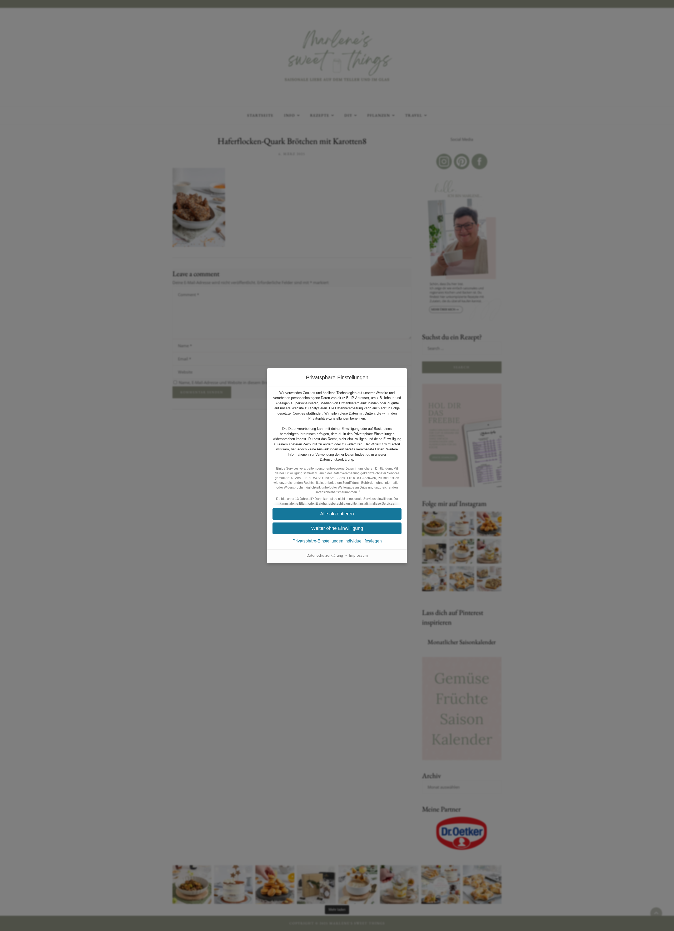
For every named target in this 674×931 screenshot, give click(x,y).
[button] (337, 514)
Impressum (358, 555)
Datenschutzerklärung (336, 459)
